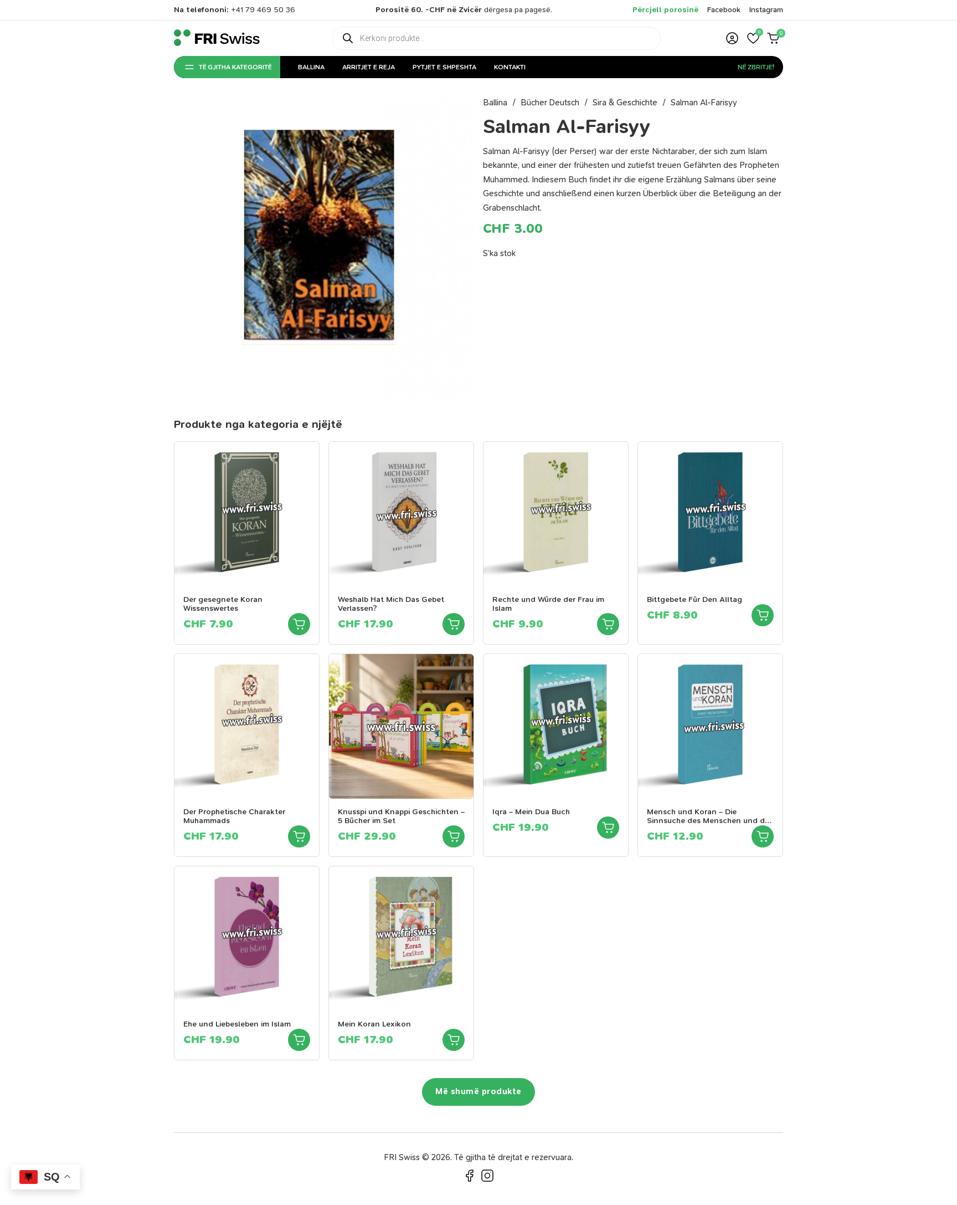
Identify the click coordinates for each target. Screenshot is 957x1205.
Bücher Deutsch (550, 103)
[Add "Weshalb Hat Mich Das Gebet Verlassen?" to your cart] (453, 624)
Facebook (723, 9)
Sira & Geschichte (625, 103)
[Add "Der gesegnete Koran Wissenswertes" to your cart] (299, 624)
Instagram (766, 9)
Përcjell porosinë (665, 9)
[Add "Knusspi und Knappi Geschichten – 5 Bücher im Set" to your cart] (453, 836)
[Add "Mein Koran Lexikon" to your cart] (453, 1039)
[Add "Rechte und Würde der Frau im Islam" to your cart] (608, 624)
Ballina (311, 67)
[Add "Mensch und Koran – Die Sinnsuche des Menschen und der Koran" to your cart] (762, 836)
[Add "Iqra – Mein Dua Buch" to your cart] (608, 827)
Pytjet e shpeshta (444, 67)
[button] (753, 38)
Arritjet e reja (368, 67)
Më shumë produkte (478, 1091)
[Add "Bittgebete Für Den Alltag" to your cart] (762, 615)
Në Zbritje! (756, 67)
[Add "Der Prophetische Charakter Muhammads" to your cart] (299, 836)
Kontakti (510, 67)
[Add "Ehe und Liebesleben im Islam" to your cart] (299, 1039)
